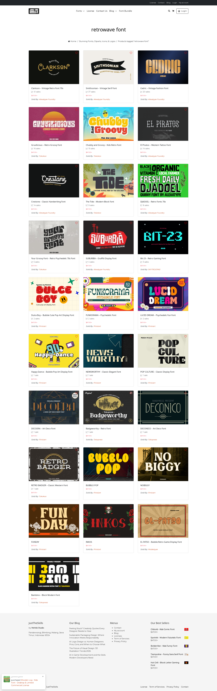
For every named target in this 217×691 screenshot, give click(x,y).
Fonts (79, 11)
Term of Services (121, 639)
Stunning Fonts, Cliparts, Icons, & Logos (97, 41)
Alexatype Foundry (47, 99)
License (153, 3)
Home (73, 41)
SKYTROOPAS (154, 269)
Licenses (118, 636)
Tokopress (98, 439)
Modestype (153, 549)
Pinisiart (42, 326)
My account (183, 3)
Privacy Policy (120, 641)
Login (174, 3)
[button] (84, 11)
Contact (161, 3)
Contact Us (101, 11)
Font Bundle (125, 11)
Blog (168, 3)
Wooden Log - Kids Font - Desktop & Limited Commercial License (24, 682)
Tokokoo (42, 156)
